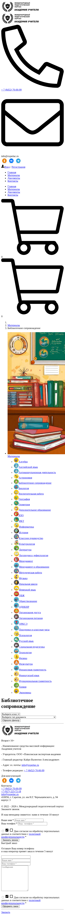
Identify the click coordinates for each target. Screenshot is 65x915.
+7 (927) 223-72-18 (11, 791)
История (23, 532)
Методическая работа (30, 572)
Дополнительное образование (35, 510)
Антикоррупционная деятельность (37, 472)
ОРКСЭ (23, 624)
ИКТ (21, 521)
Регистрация (18, 167)
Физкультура (26, 664)
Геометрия (24, 504)
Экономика (25, 692)
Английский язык (28, 467)
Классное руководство (31, 538)
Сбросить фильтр (11, 720)
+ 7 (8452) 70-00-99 (11, 89)
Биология (24, 488)
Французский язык (29, 675)
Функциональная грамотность (35, 681)
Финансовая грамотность (32, 669)
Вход (7, 167)
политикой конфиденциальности (21, 835)
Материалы (14, 325)
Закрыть (5, 912)
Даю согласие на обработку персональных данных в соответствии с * (30, 834)
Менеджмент (26, 561)
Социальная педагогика (32, 646)
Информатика (26, 526)
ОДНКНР (24, 607)
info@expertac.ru (30, 765)
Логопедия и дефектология (33, 555)
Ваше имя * (7, 820)
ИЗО (21, 515)
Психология (25, 635)
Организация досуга (30, 612)
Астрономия (25, 477)
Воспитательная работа (31, 493)
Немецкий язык (27, 589)
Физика (23, 658)
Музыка (23, 578)
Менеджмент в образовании (34, 566)
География (24, 499)
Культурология (27, 544)
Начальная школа (28, 584)
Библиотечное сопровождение (35, 483)
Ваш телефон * (9, 823)
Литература (25, 549)
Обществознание (28, 601)
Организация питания (31, 618)
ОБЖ (21, 595)
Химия (22, 686)
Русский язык (26, 641)
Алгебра (23, 461)
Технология (25, 652)
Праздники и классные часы (34, 629)
